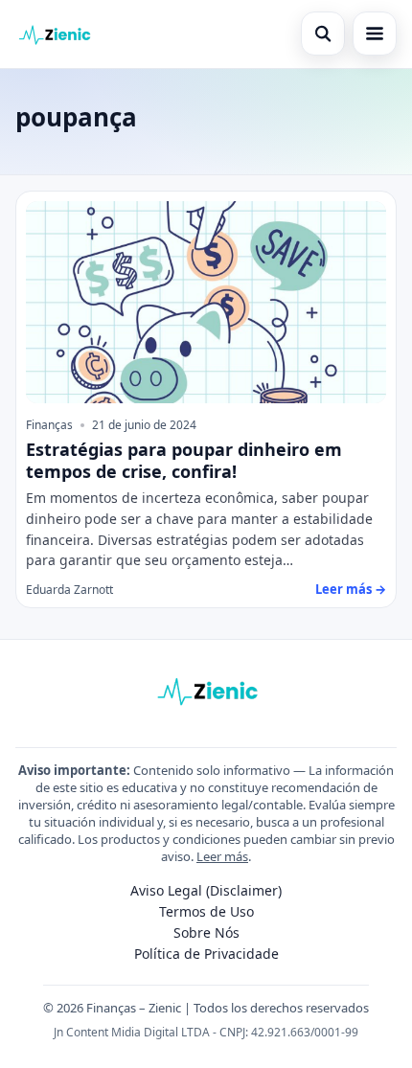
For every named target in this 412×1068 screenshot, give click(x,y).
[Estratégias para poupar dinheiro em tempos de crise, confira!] (206, 302)
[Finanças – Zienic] (53, 33)
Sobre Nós (206, 932)
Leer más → (350, 589)
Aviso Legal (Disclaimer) (206, 890)
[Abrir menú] (375, 33)
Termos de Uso (206, 911)
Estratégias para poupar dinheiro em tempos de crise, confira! (184, 460)
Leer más (222, 856)
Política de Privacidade (206, 953)
